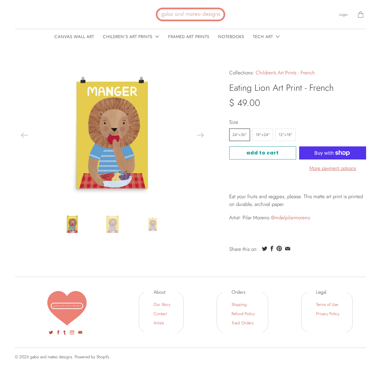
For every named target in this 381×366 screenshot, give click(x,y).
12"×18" (285, 134)
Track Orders (243, 323)
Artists (159, 323)
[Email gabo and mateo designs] (80, 332)
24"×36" (239, 134)
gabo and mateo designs (51, 357)
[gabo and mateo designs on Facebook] (58, 332)
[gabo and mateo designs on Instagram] (72, 332)
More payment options (332, 168)
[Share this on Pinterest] (279, 248)
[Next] (200, 135)
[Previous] (24, 135)
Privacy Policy (327, 314)
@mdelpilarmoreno (290, 217)
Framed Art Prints (188, 37)
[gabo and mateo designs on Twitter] (51, 332)
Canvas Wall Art (74, 37)
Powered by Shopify (92, 357)
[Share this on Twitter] (264, 248)
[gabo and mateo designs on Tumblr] (64, 332)
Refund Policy (243, 314)
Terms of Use (327, 304)
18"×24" (263, 134)
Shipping (239, 304)
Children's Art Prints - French (285, 72)
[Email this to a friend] (287, 248)
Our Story (162, 304)
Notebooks (231, 37)
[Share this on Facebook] (272, 248)
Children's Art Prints (128, 37)
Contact (160, 314)
